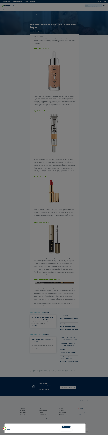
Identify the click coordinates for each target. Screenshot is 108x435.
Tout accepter (66, 426)
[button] (4, 428)
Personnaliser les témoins (66, 429)
